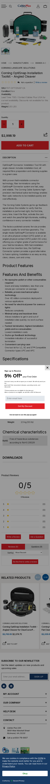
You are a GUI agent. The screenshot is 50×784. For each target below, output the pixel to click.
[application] (25, 769)
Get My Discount (25, 406)
